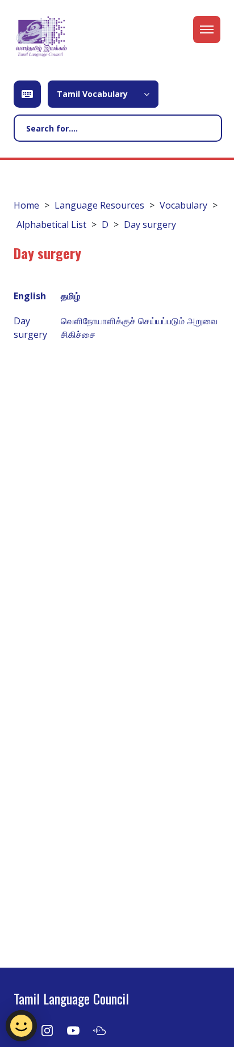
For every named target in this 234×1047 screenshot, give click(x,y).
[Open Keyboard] (27, 94)
